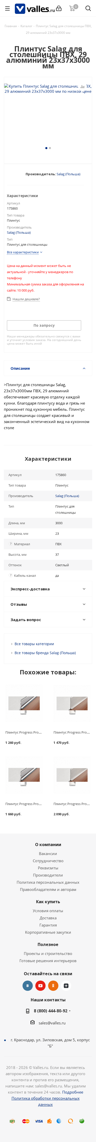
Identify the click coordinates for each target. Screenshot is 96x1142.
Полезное (48, 944)
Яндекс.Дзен (66, 986)
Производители (48, 875)
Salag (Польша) (68, 174)
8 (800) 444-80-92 (50, 1011)
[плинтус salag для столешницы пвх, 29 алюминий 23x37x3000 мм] (48, 114)
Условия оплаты (48, 910)
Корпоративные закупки (48, 932)
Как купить (48, 901)
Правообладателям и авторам (48, 889)
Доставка (48, 917)
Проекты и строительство (48, 953)
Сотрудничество (48, 860)
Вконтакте (28, 986)
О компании (48, 844)
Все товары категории (34, 643)
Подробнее (72, 1092)
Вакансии (48, 853)
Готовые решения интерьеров (48, 960)
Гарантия (48, 925)
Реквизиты (48, 867)
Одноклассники (53, 986)
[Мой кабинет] (58, 8)
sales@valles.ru (52, 1022)
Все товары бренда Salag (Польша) (45, 652)
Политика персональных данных (48, 882)
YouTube (40, 986)
